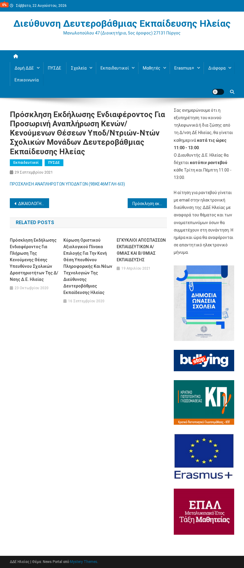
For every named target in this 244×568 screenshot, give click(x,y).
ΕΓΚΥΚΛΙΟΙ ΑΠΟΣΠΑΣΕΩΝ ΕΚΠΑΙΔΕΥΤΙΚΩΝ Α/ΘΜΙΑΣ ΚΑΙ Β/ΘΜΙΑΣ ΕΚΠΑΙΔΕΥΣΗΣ (141, 250)
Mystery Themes (83, 562)
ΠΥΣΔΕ (54, 68)
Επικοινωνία (27, 80)
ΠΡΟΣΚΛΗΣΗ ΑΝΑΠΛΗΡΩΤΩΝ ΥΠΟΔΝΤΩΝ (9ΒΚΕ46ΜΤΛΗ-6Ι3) (67, 184)
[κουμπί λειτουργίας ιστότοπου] (218, 92)
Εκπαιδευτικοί (26, 163)
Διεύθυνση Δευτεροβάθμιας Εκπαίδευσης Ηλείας (122, 23)
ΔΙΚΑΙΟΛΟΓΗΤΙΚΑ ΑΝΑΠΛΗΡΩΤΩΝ (33, 203)
